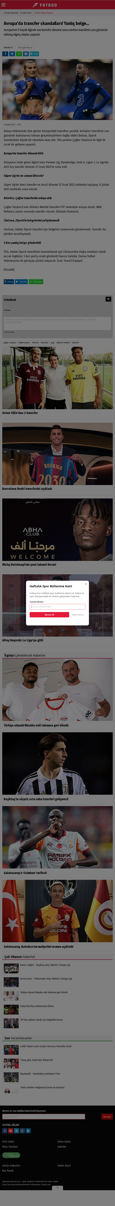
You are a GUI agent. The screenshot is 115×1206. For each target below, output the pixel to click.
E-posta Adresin (37, 602)
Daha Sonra (78, 615)
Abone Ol (49, 615)
